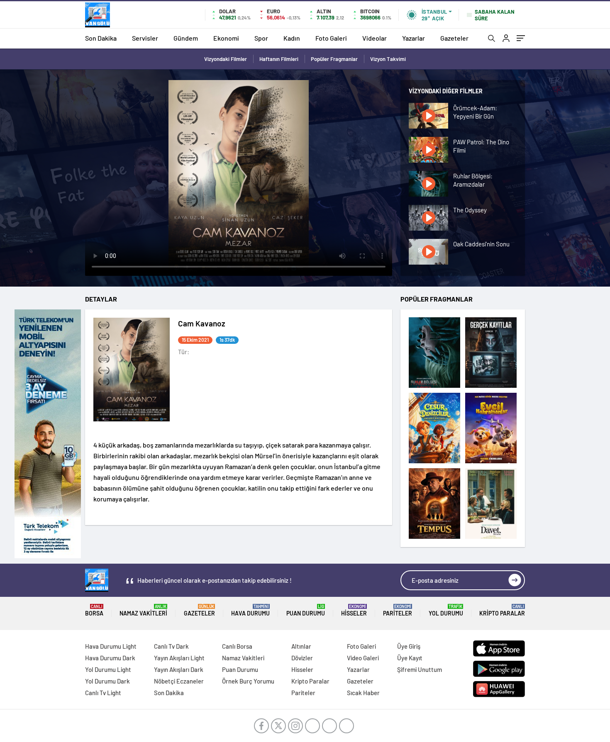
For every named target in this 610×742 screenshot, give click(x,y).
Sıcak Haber (363, 692)
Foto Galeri (331, 38)
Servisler (145, 38)
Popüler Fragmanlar (334, 59)
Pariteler (397, 610)
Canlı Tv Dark (171, 646)
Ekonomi (226, 38)
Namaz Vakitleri (143, 610)
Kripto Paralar (502, 610)
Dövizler (302, 658)
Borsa (94, 610)
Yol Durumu (446, 610)
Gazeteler (454, 38)
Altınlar (301, 646)
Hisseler (354, 610)
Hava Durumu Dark (110, 658)
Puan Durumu (305, 610)
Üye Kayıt (409, 658)
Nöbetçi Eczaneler (179, 681)
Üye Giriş (408, 646)
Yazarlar (413, 38)
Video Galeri (363, 658)
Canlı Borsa (237, 646)
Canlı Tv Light (103, 692)
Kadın (291, 38)
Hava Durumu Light (111, 646)
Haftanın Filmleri (278, 59)
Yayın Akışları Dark (178, 669)
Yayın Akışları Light (179, 658)
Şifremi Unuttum (419, 669)
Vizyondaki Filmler (225, 59)
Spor (261, 38)
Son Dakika (101, 38)
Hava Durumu (250, 610)
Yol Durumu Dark (107, 681)
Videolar (374, 38)
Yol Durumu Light (108, 669)
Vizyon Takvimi (388, 59)
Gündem (185, 38)
